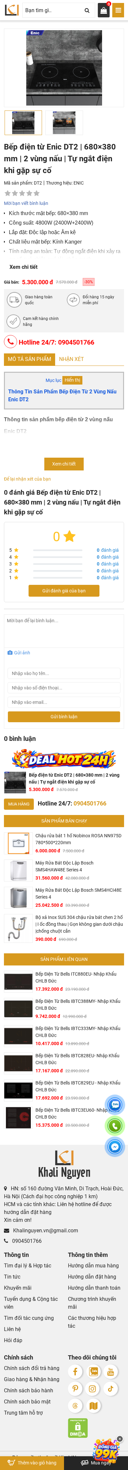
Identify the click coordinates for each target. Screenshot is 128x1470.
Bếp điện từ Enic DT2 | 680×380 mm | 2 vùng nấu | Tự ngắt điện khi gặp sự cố (74, 778)
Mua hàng (19, 804)
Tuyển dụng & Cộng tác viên (31, 1303)
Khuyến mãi (18, 1288)
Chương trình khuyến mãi (92, 1303)
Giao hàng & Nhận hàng (31, 1379)
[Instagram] (92, 1388)
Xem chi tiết (23, 267)
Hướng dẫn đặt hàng (92, 1277)
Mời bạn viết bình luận (26, 203)
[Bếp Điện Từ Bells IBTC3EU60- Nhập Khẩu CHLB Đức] (18, 1118)
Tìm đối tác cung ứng (29, 1318)
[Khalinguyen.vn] (12, 10)
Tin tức (12, 1277)
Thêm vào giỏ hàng (36, 1462)
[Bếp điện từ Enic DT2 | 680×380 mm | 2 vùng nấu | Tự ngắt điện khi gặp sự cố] (15, 782)
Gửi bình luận (64, 716)
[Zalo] (93, 1371)
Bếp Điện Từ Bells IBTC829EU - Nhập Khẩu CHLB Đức (77, 1086)
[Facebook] (75, 1371)
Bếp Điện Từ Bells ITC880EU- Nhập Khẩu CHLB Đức (76, 977)
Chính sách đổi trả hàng (31, 1368)
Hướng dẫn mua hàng (93, 1265)
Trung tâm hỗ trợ (23, 1413)
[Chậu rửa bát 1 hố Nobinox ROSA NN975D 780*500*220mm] (18, 843)
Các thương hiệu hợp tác (92, 1322)
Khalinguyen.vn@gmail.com (45, 1230)
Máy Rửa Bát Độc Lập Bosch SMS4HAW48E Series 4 (64, 866)
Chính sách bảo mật (27, 1402)
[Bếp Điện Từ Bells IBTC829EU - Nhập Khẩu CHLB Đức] (18, 1091)
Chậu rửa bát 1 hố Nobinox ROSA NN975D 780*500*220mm (78, 839)
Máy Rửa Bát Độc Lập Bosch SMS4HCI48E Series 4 (78, 893)
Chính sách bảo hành (28, 1390)
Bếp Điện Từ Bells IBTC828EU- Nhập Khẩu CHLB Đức (77, 1059)
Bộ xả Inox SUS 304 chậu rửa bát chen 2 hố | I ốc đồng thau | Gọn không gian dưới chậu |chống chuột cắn (79, 924)
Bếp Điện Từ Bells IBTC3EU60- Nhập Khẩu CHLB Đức (77, 1113)
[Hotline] (114, 1129)
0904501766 (26, 1241)
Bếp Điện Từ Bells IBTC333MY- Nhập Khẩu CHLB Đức (77, 1032)
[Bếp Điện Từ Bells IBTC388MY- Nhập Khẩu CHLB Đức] (18, 1009)
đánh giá (108, 550)
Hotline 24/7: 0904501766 (55, 342)
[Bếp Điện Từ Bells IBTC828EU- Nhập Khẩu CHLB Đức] (18, 1063)
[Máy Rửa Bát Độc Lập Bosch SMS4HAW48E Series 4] (18, 871)
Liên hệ (12, 1329)
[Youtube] (110, 1371)
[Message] (114, 1150)
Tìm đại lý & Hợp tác (27, 1265)
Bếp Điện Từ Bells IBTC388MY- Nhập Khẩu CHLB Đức (77, 1005)
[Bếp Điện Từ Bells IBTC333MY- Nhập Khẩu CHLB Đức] (18, 1036)
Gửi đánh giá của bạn (64, 590)
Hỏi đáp (13, 1340)
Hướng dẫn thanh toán (94, 1288)
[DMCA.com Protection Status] (96, 1428)
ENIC (79, 183)
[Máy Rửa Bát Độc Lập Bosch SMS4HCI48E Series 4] (18, 898)
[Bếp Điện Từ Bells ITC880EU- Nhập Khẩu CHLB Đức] (18, 982)
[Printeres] (75, 1388)
